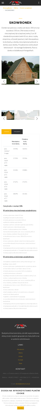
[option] (20, 81)
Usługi (20, 356)
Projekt (17, 131)
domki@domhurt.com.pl (23, 384)
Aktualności (20, 349)
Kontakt (20, 360)
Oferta (21, 353)
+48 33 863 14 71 (24, 377)
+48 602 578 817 (13, 377)
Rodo (20, 363)
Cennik (6, 131)
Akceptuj (20, 408)
